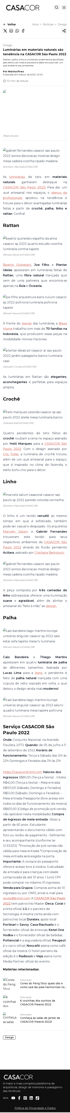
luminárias (17, 177)
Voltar (11, 24)
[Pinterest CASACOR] (25, 1098)
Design (62, 24)
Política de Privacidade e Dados (35, 1108)
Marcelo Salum (15, 531)
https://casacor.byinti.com (22, 772)
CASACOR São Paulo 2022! (24, 187)
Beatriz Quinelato (17, 265)
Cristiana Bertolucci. (50, 552)
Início (35, 24)
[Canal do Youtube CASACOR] (13, 1098)
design (27, 323)
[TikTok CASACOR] (37, 1098)
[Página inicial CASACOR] (22, 7)
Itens (38, 673)
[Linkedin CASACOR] (31, 1098)
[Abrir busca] (57, 7)
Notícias (48, 24)
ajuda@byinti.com (16, 898)
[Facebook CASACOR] (19, 1098)
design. (51, 606)
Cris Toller (11, 454)
